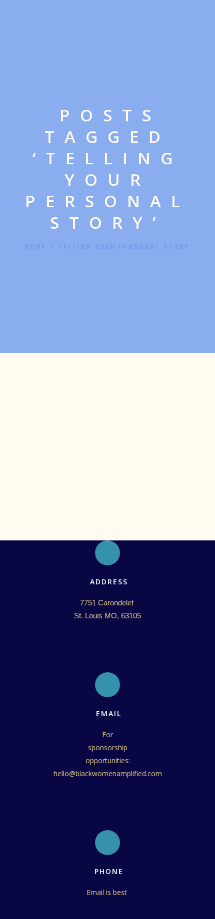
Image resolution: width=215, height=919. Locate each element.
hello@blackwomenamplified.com (108, 773)
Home (36, 246)
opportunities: (108, 760)
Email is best (107, 892)
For (107, 734)
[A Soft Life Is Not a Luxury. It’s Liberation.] (107, 379)
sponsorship (108, 747)
